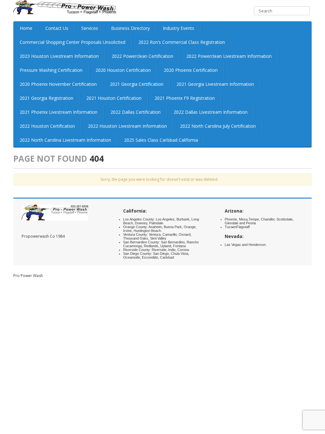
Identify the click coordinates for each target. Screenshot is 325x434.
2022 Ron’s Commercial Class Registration (181, 42)
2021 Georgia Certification (136, 84)
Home (26, 28)
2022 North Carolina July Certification (218, 126)
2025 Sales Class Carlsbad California (161, 140)
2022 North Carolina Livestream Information (65, 140)
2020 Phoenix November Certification (58, 84)
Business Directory (130, 28)
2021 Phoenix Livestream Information (58, 112)
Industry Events (178, 28)
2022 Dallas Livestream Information (211, 112)
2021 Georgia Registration (46, 98)
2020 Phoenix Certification (191, 70)
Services (89, 28)
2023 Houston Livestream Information (59, 56)
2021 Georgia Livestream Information (215, 84)
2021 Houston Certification (114, 98)
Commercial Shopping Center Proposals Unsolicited (72, 42)
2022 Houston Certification (47, 126)
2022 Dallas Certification (135, 112)
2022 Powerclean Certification (142, 56)
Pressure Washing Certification (51, 70)
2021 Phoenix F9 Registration (185, 98)
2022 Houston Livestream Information (127, 126)
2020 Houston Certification (123, 70)
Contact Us (56, 28)
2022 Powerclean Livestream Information (229, 56)
